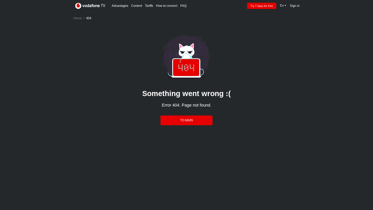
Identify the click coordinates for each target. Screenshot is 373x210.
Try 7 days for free (261, 5)
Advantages (120, 5)
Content (136, 5)
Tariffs (149, 5)
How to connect (166, 5)
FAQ (183, 5)
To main (186, 120)
